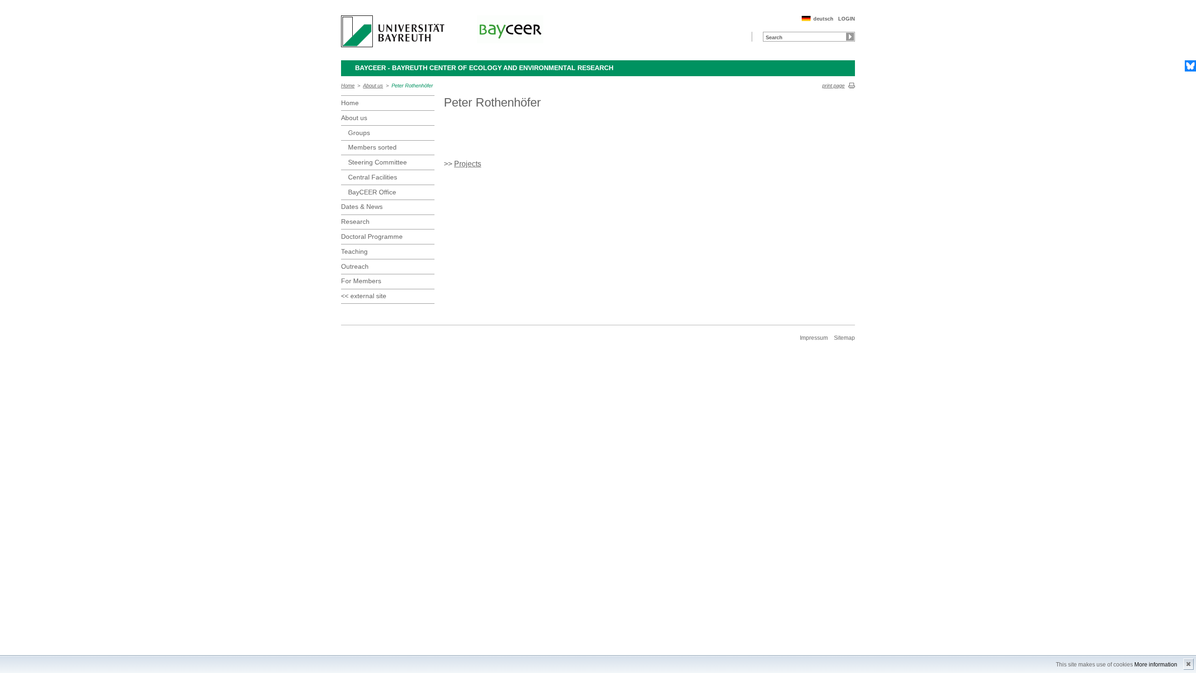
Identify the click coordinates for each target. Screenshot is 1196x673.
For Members (361, 281)
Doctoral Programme (372, 236)
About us (373, 85)
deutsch (823, 18)
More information (1155, 664)
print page (833, 85)
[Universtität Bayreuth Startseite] (392, 31)
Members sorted (372, 147)
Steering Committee (377, 162)
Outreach (355, 266)
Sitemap (844, 338)
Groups (359, 132)
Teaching (354, 251)
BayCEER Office (372, 192)
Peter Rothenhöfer (412, 85)
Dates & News (362, 206)
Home (348, 85)
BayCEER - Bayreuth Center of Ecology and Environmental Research (484, 68)
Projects (467, 164)
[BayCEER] (510, 29)
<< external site (363, 296)
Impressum (814, 338)
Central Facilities (372, 177)
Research (355, 221)
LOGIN (846, 18)
